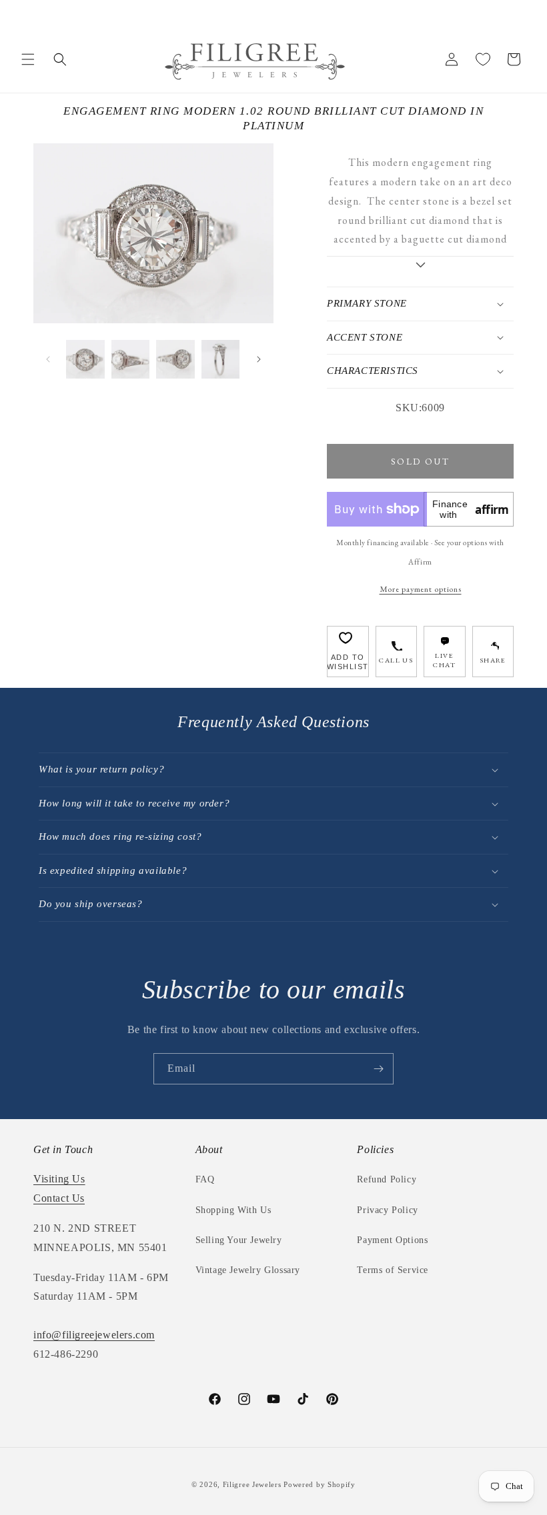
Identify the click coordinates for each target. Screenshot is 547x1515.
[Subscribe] (378, 1068)
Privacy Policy (387, 1210)
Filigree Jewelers (252, 1484)
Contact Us (59, 1198)
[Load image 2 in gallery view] (130, 359)
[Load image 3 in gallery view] (175, 359)
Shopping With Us (233, 1210)
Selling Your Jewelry (238, 1240)
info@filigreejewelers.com (94, 1334)
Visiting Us (59, 1178)
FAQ (205, 1179)
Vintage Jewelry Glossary (247, 1270)
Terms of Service (392, 1270)
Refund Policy (386, 1179)
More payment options (421, 589)
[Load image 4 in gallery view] (220, 359)
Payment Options (392, 1240)
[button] (28, 59)
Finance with (470, 509)
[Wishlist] (483, 59)
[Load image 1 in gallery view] (85, 359)
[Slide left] (48, 359)
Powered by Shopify (320, 1484)
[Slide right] (259, 359)
